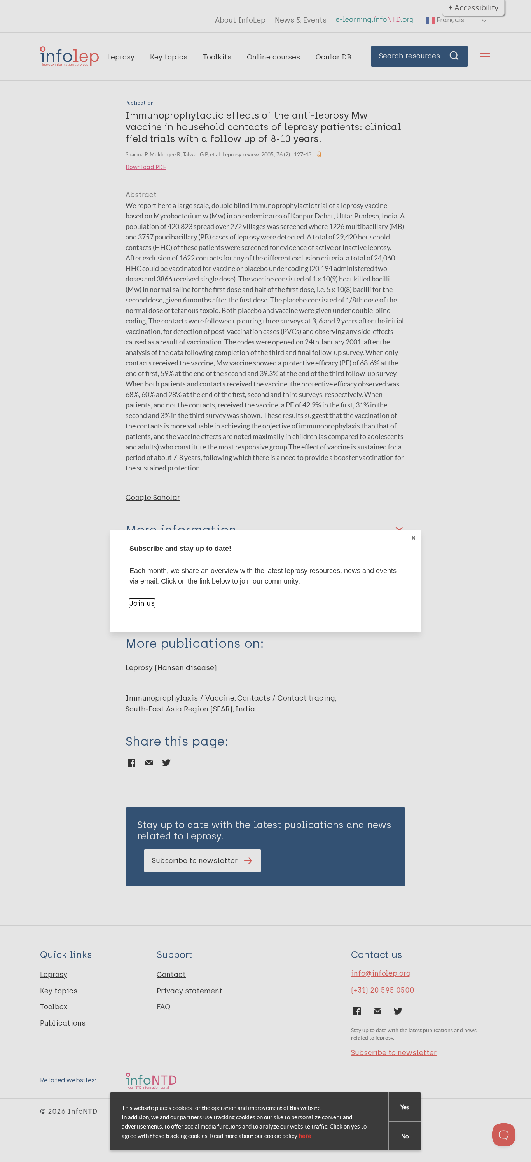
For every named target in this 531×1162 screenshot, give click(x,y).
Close (413, 538)
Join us (142, 603)
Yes (404, 1107)
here (305, 1135)
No (405, 1136)
